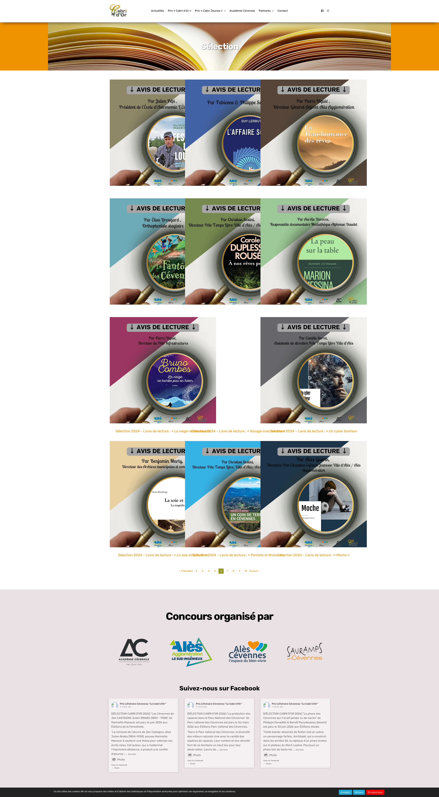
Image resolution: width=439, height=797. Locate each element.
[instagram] (328, 10)
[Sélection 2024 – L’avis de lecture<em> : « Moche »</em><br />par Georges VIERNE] (313, 494)
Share (116, 768)
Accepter (345, 792)
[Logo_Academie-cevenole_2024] (134, 634)
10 (246, 571)
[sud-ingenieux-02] (191, 638)
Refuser (359, 792)
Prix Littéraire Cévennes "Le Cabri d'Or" (143, 703)
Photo (121, 759)
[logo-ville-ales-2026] (248, 642)
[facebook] (322, 10)
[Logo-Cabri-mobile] (118, 5)
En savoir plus (375, 792)
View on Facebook (119, 765)
